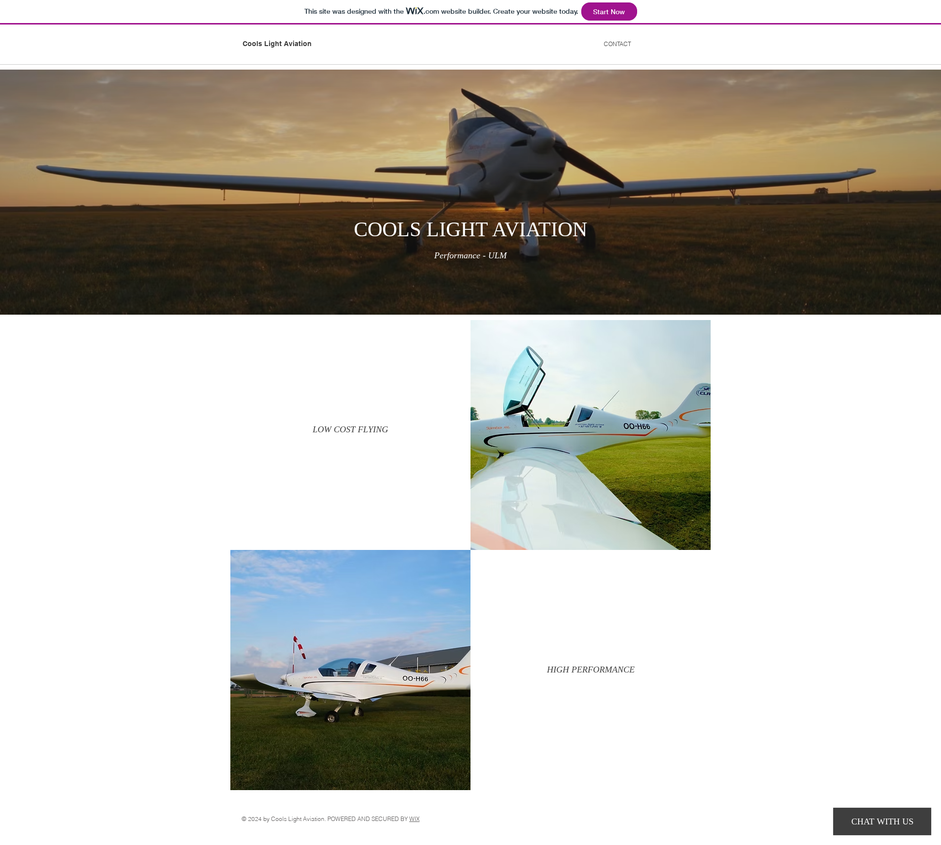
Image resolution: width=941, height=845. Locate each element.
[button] (350, 430)
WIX (414, 818)
